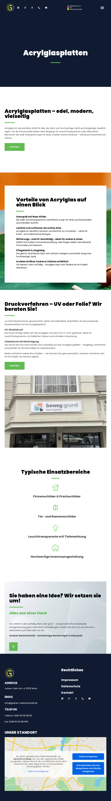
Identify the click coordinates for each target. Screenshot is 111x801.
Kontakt (67, 693)
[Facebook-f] (76, 699)
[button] (102, 7)
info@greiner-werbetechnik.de (21, 702)
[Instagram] (69, 699)
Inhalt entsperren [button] (88, 756)
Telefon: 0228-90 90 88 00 (18, 715)
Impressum (69, 680)
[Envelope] (89, 699)
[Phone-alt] (83, 699)
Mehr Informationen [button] (38, 771)
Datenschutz (70, 686)
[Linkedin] (62, 699)
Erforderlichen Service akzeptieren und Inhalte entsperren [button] (88, 768)
